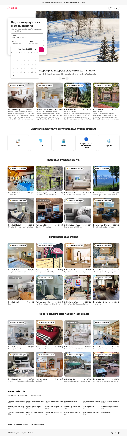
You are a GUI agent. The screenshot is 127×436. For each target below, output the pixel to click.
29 (32, 72)
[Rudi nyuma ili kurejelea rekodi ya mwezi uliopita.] (13, 49)
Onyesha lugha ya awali (77, 2)
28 (28, 72)
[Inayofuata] (67, 78)
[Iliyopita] (60, 78)
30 (36, 72)
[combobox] (27, 37)
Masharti (30, 433)
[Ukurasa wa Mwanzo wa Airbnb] (12, 8)
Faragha (23, 433)
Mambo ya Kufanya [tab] (37, 395)
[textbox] (19, 44)
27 (24, 72)
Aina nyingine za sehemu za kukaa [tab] (18, 395)
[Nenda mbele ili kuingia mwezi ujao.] (35, 49)
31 (13, 76)
